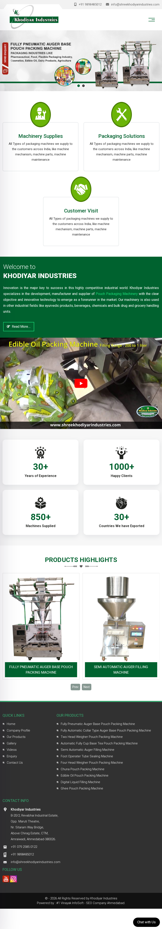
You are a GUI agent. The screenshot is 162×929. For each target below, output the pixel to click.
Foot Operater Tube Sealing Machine (87, 756)
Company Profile (18, 730)
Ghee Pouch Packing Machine (82, 788)
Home (11, 724)
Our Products (16, 737)
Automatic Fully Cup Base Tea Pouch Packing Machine (99, 743)
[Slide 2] (83, 86)
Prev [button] (75, 687)
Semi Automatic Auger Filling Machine (121, 669)
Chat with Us (146, 922)
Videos (12, 750)
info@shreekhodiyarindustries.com (134, 4)
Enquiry (12, 756)
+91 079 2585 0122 (24, 847)
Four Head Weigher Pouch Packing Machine (92, 763)
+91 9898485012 (90, 4)
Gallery (11, 743)
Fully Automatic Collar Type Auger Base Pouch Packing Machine (106, 730)
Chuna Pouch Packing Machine (82, 769)
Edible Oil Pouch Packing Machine (84, 775)
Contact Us (15, 763)
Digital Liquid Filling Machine (80, 782)
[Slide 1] (79, 86)
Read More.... (20, 327)
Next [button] (87, 687)
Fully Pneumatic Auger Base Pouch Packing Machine (41, 669)
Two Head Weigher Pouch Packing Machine (92, 737)
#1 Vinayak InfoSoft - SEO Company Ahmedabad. (90, 903)
